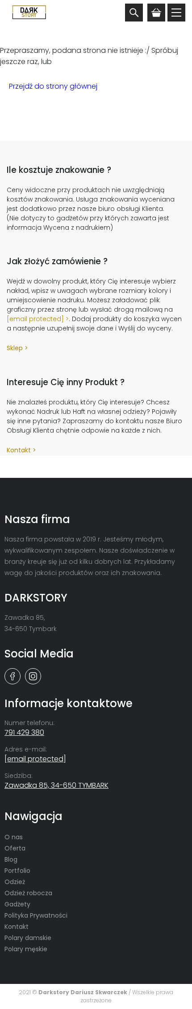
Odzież (14, 881)
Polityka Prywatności (35, 915)
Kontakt (19, 450)
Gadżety (17, 904)
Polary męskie (25, 949)
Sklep (15, 347)
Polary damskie (27, 937)
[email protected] (35, 318)
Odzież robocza (28, 893)
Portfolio (17, 870)
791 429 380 (24, 732)
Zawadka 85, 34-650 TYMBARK (56, 785)
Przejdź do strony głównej (53, 86)
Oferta (14, 848)
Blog (10, 859)
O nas (13, 837)
